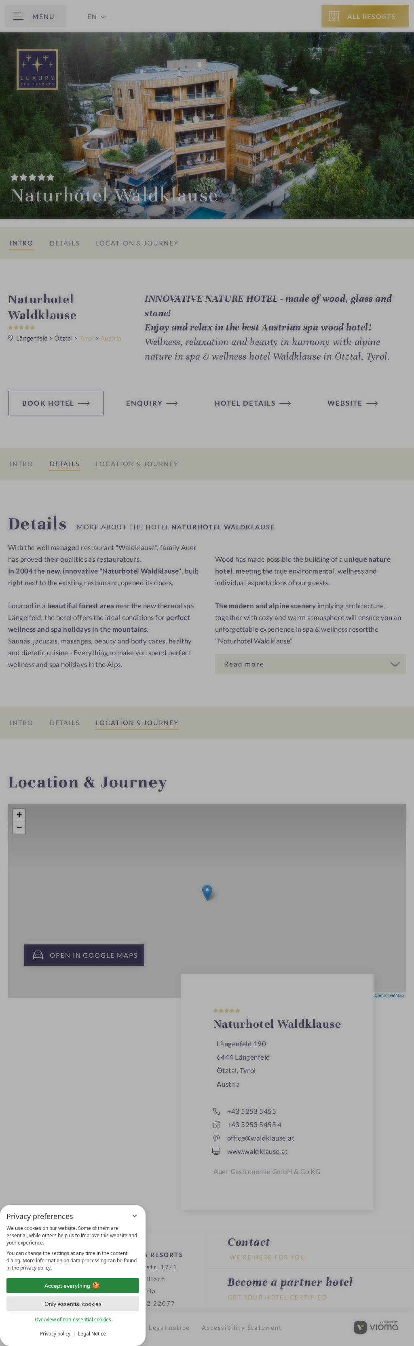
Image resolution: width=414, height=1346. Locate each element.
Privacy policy (55, 1333)
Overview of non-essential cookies (73, 1319)
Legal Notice (92, 1333)
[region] (72, 1248)
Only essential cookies (72, 1304)
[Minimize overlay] (135, 1216)
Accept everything (67, 1286)
